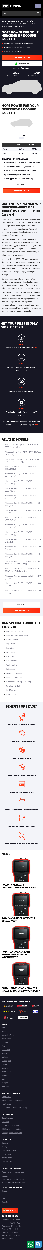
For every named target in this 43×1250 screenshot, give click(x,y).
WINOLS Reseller (13, 640)
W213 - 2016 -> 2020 (9, 24)
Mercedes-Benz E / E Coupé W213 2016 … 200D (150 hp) (21, 497)
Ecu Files (5, 1122)
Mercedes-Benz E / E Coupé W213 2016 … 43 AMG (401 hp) (22, 555)
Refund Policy (7, 1158)
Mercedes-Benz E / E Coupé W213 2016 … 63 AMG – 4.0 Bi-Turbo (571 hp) (22, 562)
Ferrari (4, 1064)
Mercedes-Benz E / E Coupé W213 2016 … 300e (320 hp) (21, 467)
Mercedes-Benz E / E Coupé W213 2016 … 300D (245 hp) (21, 482)
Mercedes (24, 21)
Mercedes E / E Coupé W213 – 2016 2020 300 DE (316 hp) (23, 453)
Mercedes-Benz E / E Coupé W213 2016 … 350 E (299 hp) (23, 540)
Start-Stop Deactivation (15, 677)
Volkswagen (6, 1039)
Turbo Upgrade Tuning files (12, 1133)
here (35, 348)
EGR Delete (10, 656)
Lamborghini (6, 1061)
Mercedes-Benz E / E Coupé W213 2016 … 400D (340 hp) (21, 519)
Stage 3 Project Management (13, 1100)
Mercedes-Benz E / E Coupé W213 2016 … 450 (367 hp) (23, 511)
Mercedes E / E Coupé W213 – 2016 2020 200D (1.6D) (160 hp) (21, 446)
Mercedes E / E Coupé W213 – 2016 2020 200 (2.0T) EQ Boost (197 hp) (23, 460)
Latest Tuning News (9, 1150)
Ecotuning (10, 648)
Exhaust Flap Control (14, 673)
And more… (6, 1086)
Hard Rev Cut (11, 690)
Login (4, 1198)
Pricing (4, 1147)
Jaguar (4, 1053)
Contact (4, 1191)
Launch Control (11, 694)
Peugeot (5, 1083)
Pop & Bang (10, 644)
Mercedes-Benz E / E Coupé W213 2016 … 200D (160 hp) (21, 489)
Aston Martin (6, 1072)
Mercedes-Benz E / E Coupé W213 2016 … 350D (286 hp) (21, 526)
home (4, 21)
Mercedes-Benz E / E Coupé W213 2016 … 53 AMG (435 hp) (22, 504)
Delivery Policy (7, 1161)
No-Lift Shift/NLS (13, 686)
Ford (3, 1046)
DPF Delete (10, 652)
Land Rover (6, 1050)
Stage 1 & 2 (6, 1097)
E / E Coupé (34, 21)
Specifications (13, 21)
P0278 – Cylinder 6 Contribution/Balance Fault (20, 886)
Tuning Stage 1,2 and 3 (14, 631)
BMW (4, 1031)
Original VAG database (10, 1125)
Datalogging (10, 669)
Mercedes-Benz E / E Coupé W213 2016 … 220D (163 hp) (21, 533)
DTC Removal (11, 661)
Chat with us (23, 63)
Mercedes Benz (8, 1035)
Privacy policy (7, 1154)
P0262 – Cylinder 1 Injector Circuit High (18, 919)
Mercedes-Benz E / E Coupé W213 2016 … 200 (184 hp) (23, 591)
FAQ (3, 1195)
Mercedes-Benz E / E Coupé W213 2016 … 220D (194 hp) (21, 475)
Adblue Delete (11, 665)
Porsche (5, 1042)
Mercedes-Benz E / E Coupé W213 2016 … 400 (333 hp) (23, 548)
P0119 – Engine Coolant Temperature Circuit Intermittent (16, 954)
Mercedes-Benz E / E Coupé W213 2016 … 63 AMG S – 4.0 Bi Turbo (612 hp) (22, 570)
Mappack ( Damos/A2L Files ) (17, 635)
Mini (3, 1079)
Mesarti (5, 1068)
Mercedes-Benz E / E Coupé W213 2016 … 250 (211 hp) (23, 577)
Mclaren (5, 1057)
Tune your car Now (21, 58)
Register (5, 1202)
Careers (5, 1143)
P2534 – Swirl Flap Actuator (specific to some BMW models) (21, 989)
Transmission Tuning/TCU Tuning (18, 682)
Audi (3, 1028)
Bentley (4, 1075)
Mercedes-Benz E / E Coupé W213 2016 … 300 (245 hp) (23, 584)
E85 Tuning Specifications (12, 1129)
